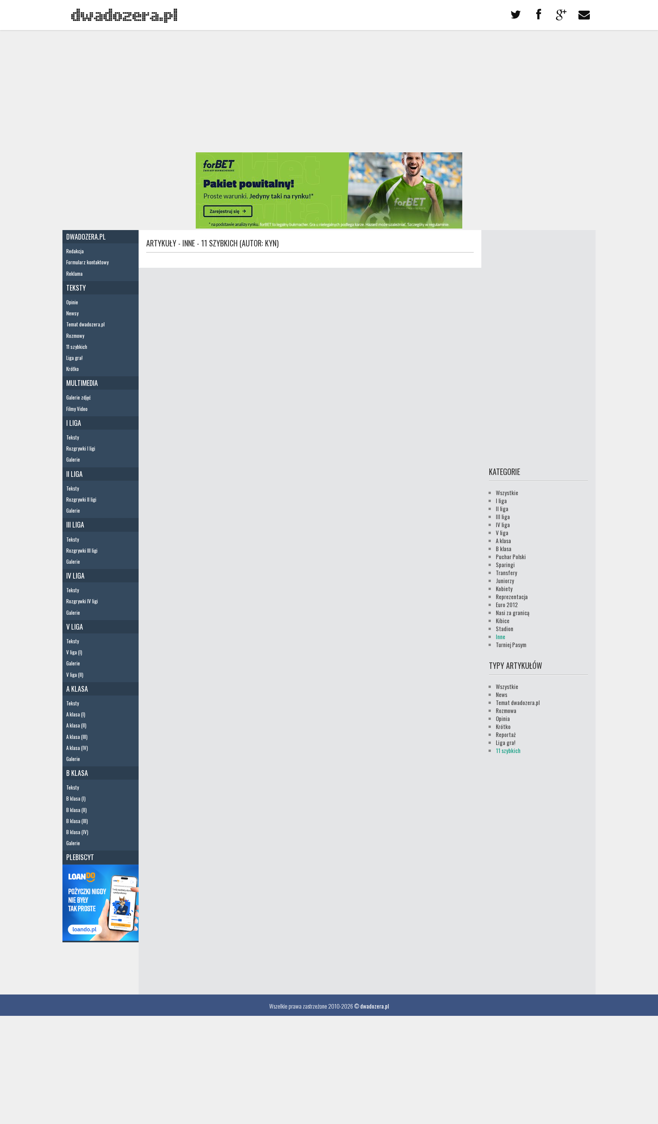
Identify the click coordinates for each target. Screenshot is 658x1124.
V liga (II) (74, 674)
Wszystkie (507, 492)
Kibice (502, 620)
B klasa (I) (76, 798)
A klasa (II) (76, 725)
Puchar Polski (511, 556)
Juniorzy (505, 580)
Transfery (506, 572)
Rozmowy (75, 335)
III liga (75, 524)
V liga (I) (74, 652)
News (501, 694)
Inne (500, 636)
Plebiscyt (80, 857)
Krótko (72, 369)
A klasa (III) (77, 736)
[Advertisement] (329, 91)
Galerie (73, 459)
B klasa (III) (77, 821)
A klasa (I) (75, 714)
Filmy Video (77, 409)
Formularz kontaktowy (87, 262)
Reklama (74, 273)
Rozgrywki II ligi (81, 499)
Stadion (504, 628)
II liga (74, 474)
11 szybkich (76, 346)
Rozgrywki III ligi (81, 550)
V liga (74, 627)
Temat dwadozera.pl (85, 324)
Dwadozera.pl (86, 236)
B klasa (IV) (77, 832)
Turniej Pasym (511, 644)
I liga (73, 423)
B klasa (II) (76, 810)
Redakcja (75, 251)
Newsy (72, 313)
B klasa (77, 773)
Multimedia (82, 383)
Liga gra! (74, 357)
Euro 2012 (507, 604)
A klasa (77, 689)
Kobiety (504, 588)
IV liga (75, 575)
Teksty (76, 288)
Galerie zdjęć (78, 397)
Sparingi (505, 564)
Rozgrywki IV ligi (82, 601)
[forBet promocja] (329, 226)
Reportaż (506, 734)
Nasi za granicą (512, 612)
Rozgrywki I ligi (80, 448)
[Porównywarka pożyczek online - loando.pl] (100, 938)
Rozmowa (506, 710)
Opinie (72, 302)
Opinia (503, 718)
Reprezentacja (512, 596)
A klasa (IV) (77, 747)
